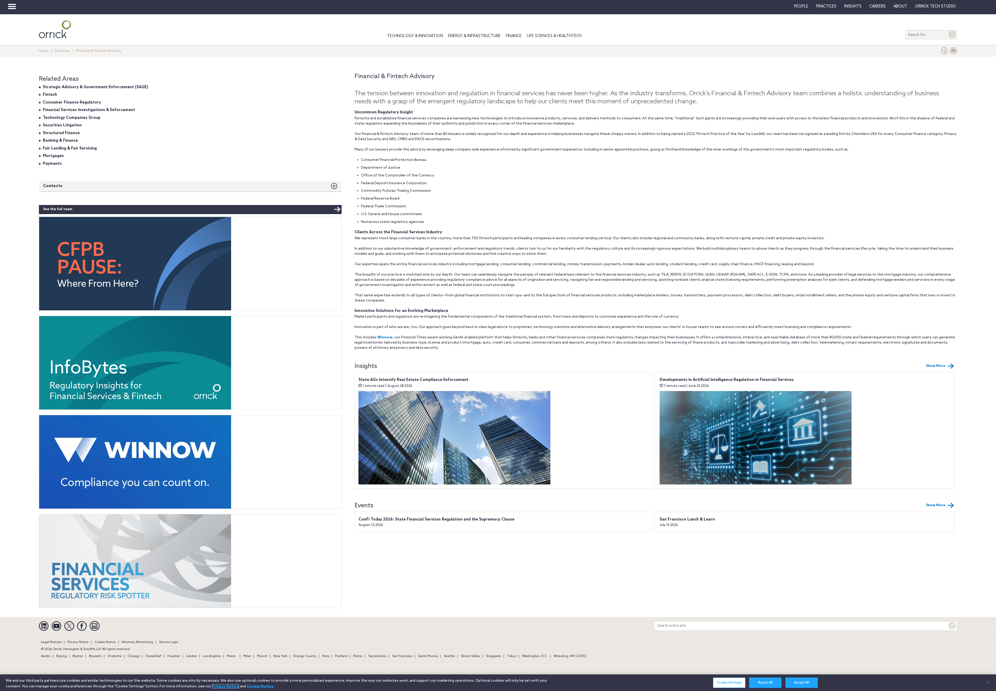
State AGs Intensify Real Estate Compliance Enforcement (413, 380)
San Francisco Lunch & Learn (687, 519)
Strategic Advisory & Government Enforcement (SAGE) (95, 87)
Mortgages (53, 156)
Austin (45, 656)
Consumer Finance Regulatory (72, 102)
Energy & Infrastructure (474, 36)
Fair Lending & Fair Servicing (70, 148)
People (801, 6)
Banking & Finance (60, 140)
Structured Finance (61, 133)
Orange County (304, 656)
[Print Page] (953, 52)
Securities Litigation (62, 125)
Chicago (134, 656)
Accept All (801, 683)
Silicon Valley (470, 656)
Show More (935, 366)
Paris (325, 656)
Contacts (53, 185)
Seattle (449, 656)
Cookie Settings (729, 683)
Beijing (61, 656)
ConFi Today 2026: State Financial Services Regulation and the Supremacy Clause (436, 519)
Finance (514, 36)
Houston (174, 656)
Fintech (50, 94)
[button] (944, 52)
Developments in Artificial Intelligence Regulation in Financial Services (727, 380)
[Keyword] (952, 626)
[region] (498, 682)
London (191, 656)
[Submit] (952, 35)
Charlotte (114, 656)
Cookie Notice (105, 642)
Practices (826, 6)
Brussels (95, 656)
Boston (78, 656)
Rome (358, 656)
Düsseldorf (154, 656)
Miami (231, 656)
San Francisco (402, 656)
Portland (341, 656)
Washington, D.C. (535, 656)
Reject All (765, 683)
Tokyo (511, 656)
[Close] (987, 682)
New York (280, 656)
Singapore (493, 656)
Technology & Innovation (415, 36)
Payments (52, 163)
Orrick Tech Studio (935, 6)
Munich (262, 656)
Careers (877, 6)
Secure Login (168, 642)
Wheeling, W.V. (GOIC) (570, 656)
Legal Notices (51, 642)
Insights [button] (853, 6)
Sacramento (377, 656)
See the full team (57, 209)
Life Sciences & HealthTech (554, 36)
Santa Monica (428, 656)
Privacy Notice (78, 642)
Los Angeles (212, 656)
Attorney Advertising (137, 642)
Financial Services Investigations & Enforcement (89, 110)
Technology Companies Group (71, 117)
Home (44, 51)
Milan (247, 656)
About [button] (900, 6)
